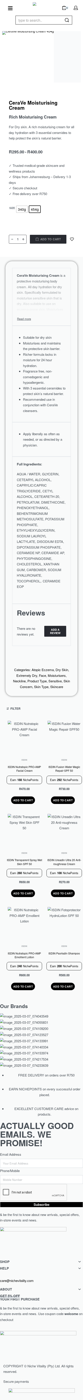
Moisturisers (57, 675)
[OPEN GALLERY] (28, 57)
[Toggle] (24, 318)
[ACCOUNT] (75, 8)
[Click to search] (67, 20)
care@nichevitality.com (17, 1280)
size (12, 208)
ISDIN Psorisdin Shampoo (64, 953)
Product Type (37, 681)
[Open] (10, 8)
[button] (23, 800)
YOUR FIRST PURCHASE (20, 1297)
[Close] (70, 20)
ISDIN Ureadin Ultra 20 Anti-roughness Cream (64, 862)
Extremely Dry (26, 675)
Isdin (24, 760)
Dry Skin (62, 669)
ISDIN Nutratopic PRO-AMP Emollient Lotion (24, 955)
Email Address (10, 1154)
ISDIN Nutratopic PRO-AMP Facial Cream (24, 769)
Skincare (56, 686)
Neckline (19, 681)
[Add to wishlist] (72, 239)
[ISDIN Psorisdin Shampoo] (64, 923)
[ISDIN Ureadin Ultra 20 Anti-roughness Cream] (64, 830)
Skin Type (41, 686)
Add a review (55, 631)
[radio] (21, 209)
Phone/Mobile (10, 1170)
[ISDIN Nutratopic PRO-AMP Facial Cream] (24, 737)
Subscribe (41, 1204)
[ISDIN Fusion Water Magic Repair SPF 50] (64, 737)
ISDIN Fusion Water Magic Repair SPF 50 (64, 769)
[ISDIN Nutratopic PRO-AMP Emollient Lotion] (24, 923)
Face (42, 675)
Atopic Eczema (43, 669)
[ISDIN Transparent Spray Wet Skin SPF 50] (24, 830)
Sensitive (55, 681)
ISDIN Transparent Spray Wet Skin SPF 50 (24, 862)
